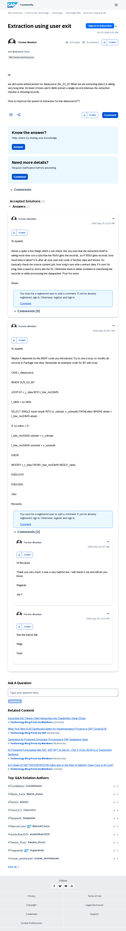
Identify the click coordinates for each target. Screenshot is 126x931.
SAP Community (15, 13)
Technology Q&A (72, 13)
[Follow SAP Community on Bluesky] (60, 886)
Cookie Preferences (31, 923)
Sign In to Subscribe (100, 25)
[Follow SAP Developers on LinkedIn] (72, 886)
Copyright (31, 905)
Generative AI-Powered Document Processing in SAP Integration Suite (48, 739)
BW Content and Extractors (21, 57)
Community (26, 4)
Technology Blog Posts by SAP (28, 733)
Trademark (31, 914)
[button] (104, 42)
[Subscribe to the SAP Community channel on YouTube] (66, 886)
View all (12, 867)
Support (94, 914)
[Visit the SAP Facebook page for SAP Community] (54, 886)
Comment (110, 115)
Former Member (27, 42)
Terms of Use (94, 896)
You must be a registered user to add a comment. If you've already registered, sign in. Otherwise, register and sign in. (58, 295)
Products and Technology (37, 13)
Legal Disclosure (94, 905)
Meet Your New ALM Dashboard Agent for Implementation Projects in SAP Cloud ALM (57, 728)
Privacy (31, 896)
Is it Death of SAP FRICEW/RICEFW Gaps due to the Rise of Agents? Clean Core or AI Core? (60, 765)
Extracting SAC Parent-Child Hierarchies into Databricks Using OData (46, 718)
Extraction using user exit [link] (94, 13)
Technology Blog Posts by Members (31, 722)
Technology (57, 13)
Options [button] (116, 26)
